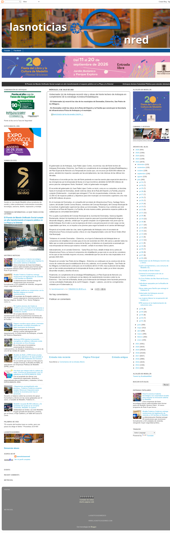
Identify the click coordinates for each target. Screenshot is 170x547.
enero (139, 340)
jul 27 (141, 194)
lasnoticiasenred (23, 456)
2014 (138, 365)
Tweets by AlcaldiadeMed (142, 376)
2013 (138, 368)
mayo (139, 328)
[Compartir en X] (100, 289)
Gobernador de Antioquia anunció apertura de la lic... (151, 294)
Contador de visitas (87, 500)
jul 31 (141, 182)
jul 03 (141, 315)
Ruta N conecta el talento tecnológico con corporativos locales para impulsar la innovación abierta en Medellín (28, 261)
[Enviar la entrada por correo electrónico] (91, 289)
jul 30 (141, 185)
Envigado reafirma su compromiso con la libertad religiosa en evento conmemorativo (28, 292)
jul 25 (141, 200)
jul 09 (141, 249)
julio (139, 179)
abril (139, 331)
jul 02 (141, 318)
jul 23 (141, 206)
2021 (138, 344)
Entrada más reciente (59, 357)
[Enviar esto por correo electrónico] (96, 289)
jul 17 (141, 225)
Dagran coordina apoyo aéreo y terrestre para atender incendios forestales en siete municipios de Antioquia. (28, 325)
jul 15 (141, 231)
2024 (138, 156)
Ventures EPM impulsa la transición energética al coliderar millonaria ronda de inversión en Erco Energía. (28, 341)
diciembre (141, 164)
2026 (138, 150)
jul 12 (141, 240)
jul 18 (141, 222)
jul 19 (141, 219)
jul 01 (141, 321)
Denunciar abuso (11, 448)
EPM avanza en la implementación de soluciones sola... (152, 304)
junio (139, 325)
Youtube (7, 50)
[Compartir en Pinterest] (105, 289)
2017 (138, 356)
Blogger (93, 527)
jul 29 (141, 188)
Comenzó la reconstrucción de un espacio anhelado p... (151, 274)
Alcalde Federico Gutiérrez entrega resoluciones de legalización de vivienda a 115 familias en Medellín (28, 276)
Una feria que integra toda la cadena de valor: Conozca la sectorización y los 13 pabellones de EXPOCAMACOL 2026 (28, 372)
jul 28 (141, 191)
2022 (138, 162)
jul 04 (141, 312)
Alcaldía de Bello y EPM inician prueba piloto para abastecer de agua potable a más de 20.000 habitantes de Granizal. (28, 357)
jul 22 (141, 209)
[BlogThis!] (98, 289)
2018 (138, 353)
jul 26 (141, 197)
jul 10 (141, 246)
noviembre (141, 167)
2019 (138, 350)
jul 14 (141, 234)
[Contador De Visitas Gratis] (87, 497)
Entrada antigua (120, 357)
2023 (138, 159)
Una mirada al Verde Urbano (149, 270)
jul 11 (141, 243)
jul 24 (141, 203)
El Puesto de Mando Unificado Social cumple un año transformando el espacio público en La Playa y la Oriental (45, 84)
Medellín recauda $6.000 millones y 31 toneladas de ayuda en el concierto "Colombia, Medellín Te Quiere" (28, 405)
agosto (140, 176)
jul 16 (141, 228)
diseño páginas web (86, 502)
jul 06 (141, 258)
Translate (150, 435)
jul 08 (141, 252)
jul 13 (141, 237)
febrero (140, 337)
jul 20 (141, 216)
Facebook (17, 50)
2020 (138, 347)
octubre (140, 170)
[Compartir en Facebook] (102, 289)
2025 (138, 153)
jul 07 (141, 255)
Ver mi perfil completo (22, 459)
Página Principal (91, 357)
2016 (138, 359)
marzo (139, 334)
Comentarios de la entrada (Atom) (72, 362)
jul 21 (141, 213)
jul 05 (141, 309)
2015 (138, 362)
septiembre (141, 173)
